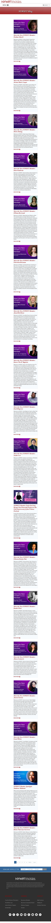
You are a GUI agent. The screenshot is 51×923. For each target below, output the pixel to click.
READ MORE (16, 61)
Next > (30, 862)
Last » (34, 862)
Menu (5, 5)
